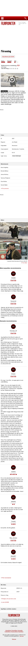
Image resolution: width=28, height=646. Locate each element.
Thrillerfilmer (8, 631)
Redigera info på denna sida (9, 598)
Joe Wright (14, 142)
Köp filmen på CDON (8, 56)
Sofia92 (13, 278)
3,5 (18, 65)
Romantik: (9, 60)
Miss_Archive (13, 538)
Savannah (13, 301)
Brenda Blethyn (4, 171)
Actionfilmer (8, 630)
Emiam (13, 374)
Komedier (20, 630)
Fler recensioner (6, 577)
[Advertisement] (14, 37)
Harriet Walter (4, 185)
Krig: (15, 60)
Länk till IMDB (5, 602)
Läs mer (22, 636)
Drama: (2, 60)
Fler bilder (24, 262)
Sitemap (14, 639)
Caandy (13, 521)
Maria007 (13, 556)
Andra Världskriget (16, 155)
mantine (13, 471)
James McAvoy (4, 174)
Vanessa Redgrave (5, 178)
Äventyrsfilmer (14, 631)
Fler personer (5, 188)
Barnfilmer (20, 631)
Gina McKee (4, 181)
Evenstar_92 (13, 330)
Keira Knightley (4, 167)
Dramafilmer (15, 630)
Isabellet (13, 501)
